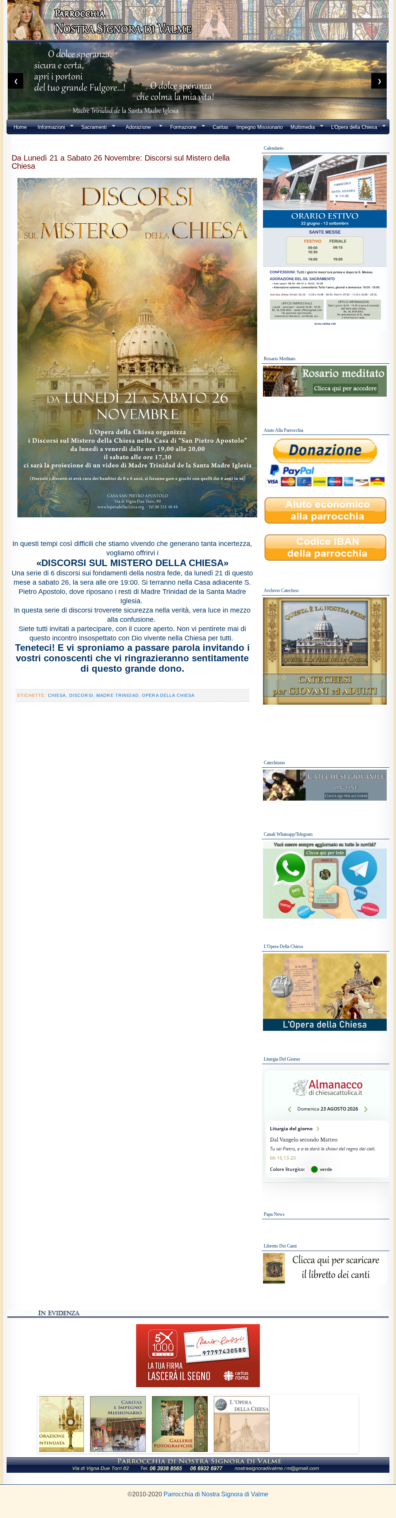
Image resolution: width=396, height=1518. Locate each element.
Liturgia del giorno (327, 1149)
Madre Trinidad (117, 695)
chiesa (57, 695)
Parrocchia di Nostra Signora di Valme (216, 1494)
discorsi (81, 695)
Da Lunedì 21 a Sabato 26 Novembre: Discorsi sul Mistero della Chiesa (121, 161)
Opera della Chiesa (168, 695)
